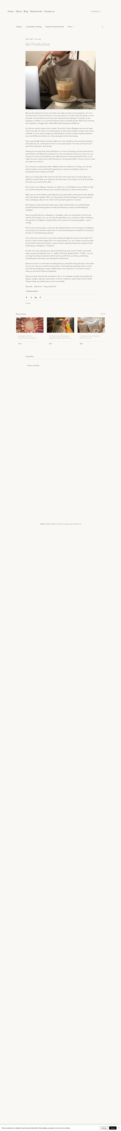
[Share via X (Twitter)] (31, 297)
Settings (104, 1128)
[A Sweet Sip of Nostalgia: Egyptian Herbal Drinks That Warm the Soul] (60, 325)
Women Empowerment (54, 27)
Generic (19, 27)
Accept (113, 1128)
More (70, 27)
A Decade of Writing (34, 27)
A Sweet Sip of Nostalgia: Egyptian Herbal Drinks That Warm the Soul (60, 337)
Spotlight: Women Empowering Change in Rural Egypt (27, 337)
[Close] (119, 1127)
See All (103, 314)
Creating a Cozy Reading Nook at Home (89, 337)
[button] (102, 26)
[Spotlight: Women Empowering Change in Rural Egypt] (29, 325)
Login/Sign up (95, 11)
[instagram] (116, 11)
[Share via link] (40, 297)
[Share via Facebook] (26, 297)
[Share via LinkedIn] (36, 297)
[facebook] (113, 11)
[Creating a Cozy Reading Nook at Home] (91, 325)
